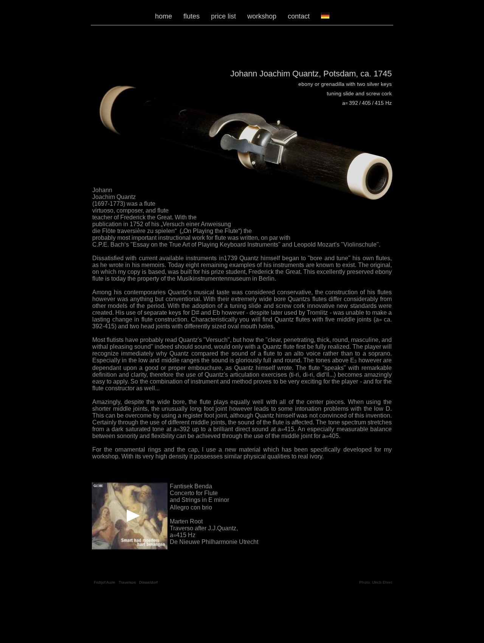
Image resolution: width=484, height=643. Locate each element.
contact (299, 16)
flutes (191, 16)
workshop (261, 16)
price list (223, 16)
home (163, 16)
